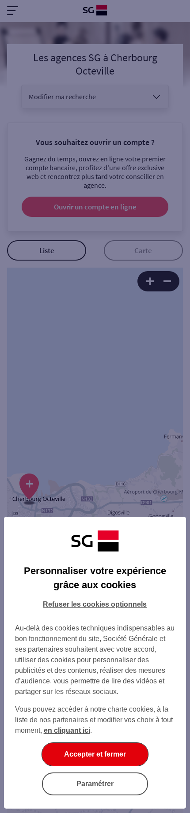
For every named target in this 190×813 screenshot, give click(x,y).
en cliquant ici (67, 730)
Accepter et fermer (95, 754)
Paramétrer (95, 783)
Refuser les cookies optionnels (95, 604)
